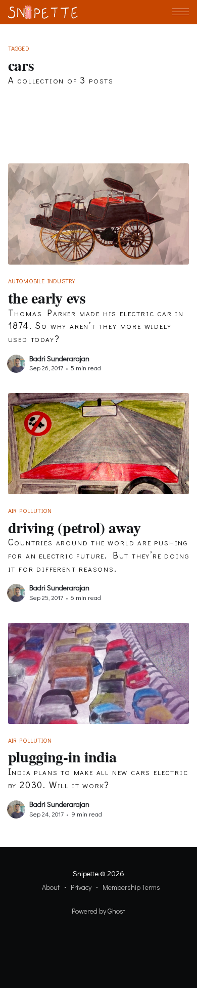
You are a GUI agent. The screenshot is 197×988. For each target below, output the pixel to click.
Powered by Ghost (98, 911)
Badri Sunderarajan (59, 358)
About (51, 887)
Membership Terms (131, 887)
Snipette (85, 873)
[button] (180, 12)
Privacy (81, 887)
